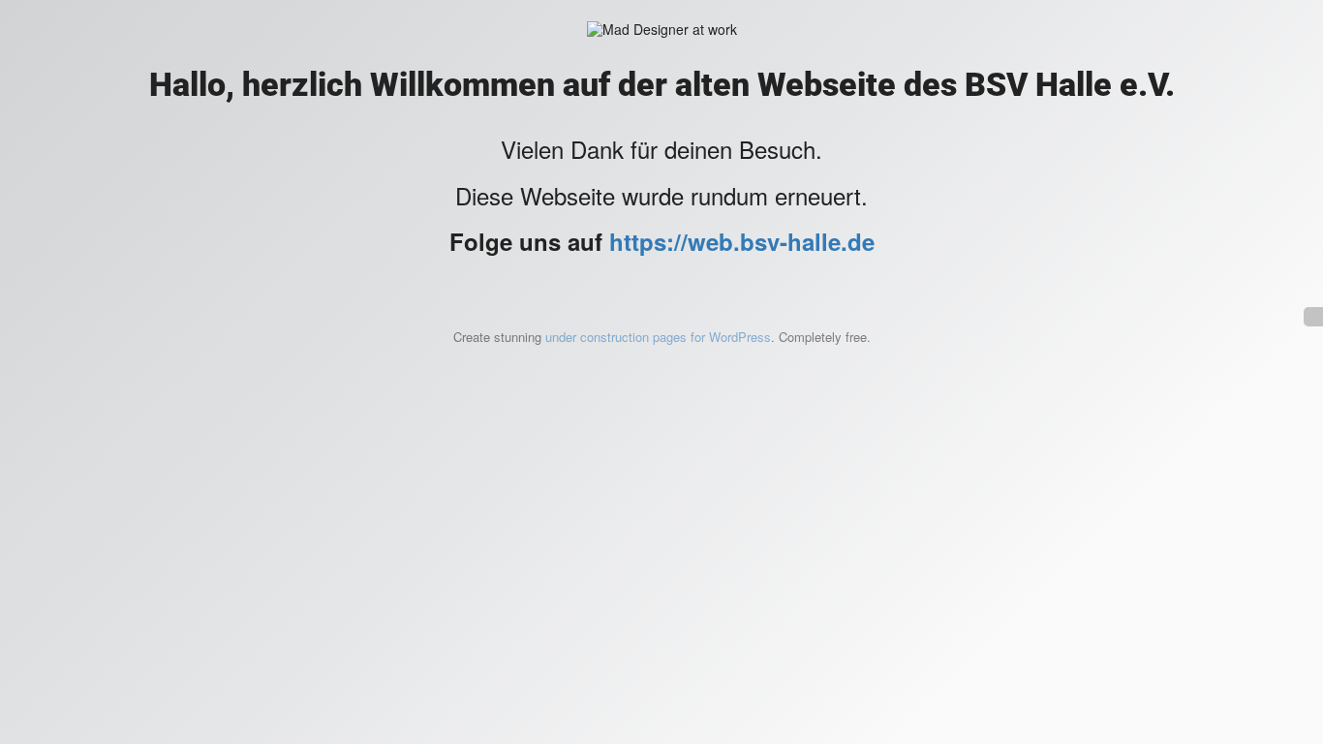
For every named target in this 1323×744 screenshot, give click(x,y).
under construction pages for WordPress (658, 336)
